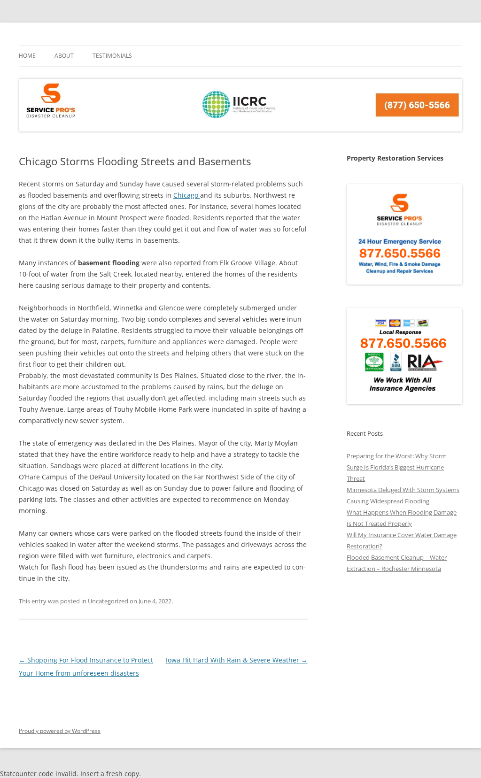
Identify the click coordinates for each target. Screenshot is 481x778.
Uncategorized (108, 601)
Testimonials (112, 56)
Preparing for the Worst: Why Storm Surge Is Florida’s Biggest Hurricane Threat (397, 467)
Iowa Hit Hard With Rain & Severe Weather (237, 659)
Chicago (186, 195)
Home (27, 56)
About (64, 56)
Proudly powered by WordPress (60, 731)
